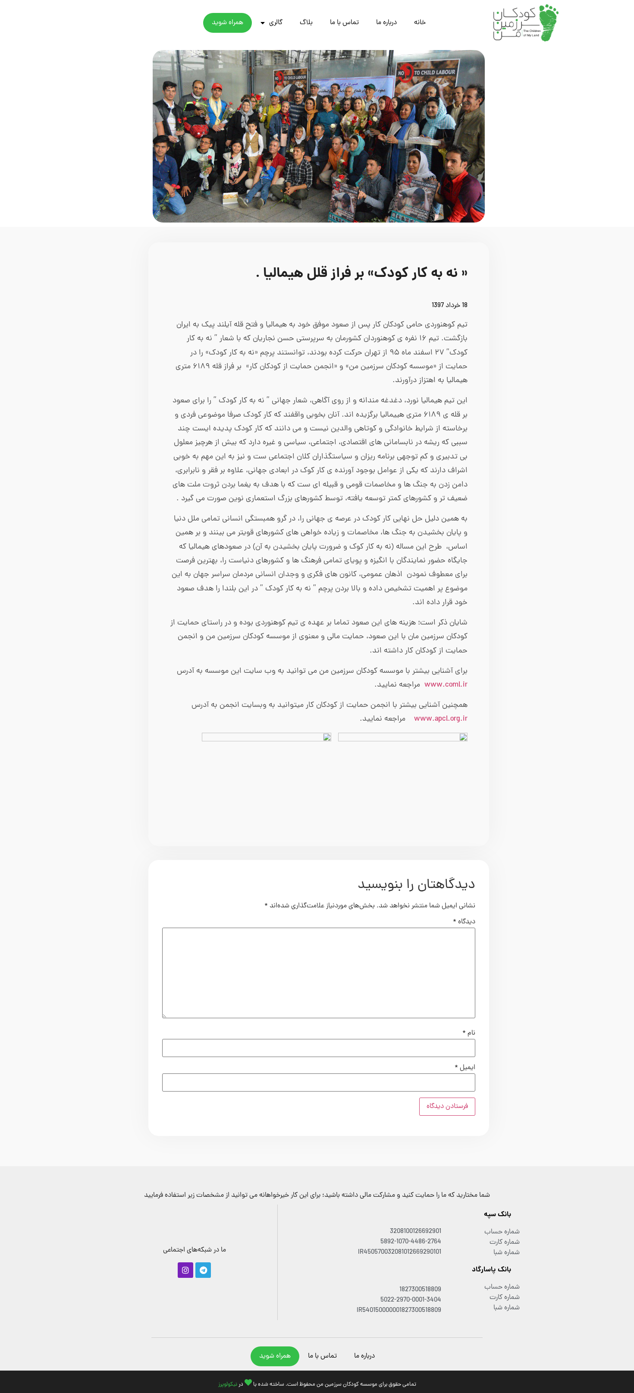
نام (468, 1033)
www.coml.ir (446, 685)
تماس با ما (344, 23)
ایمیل (465, 1067)
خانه (420, 23)
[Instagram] (185, 1270)
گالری (275, 23)
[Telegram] (203, 1270)
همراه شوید (227, 23)
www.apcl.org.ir (441, 719)
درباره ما (386, 23)
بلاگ (306, 23)
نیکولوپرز (227, 1384)
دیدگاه (464, 922)
